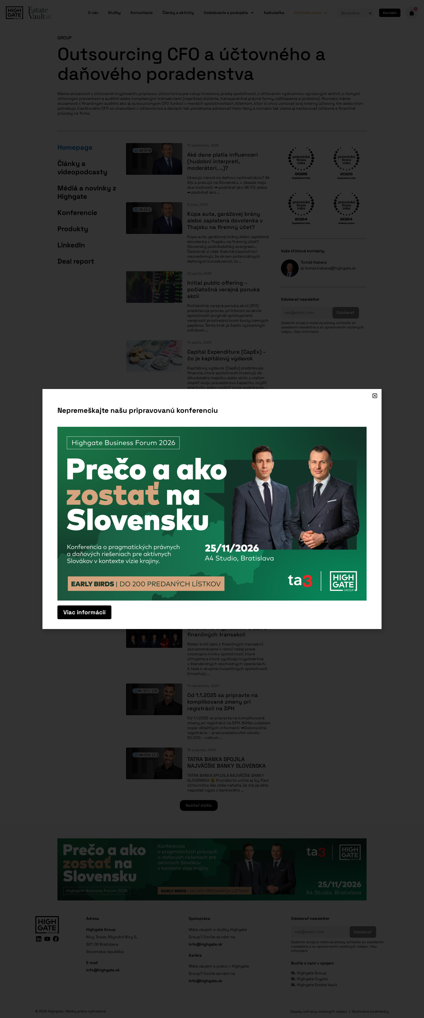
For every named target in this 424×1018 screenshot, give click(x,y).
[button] (375, 396)
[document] (212, 509)
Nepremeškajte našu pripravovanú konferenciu (137, 410)
